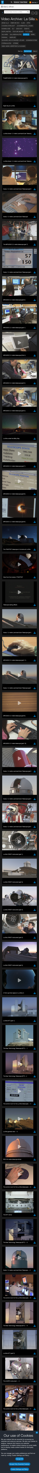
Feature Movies (18, 31)
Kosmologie (6, 28)
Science (16, 2)
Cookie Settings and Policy (19, 1469)
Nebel (33, 34)
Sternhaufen (6, 43)
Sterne (15, 43)
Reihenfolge (27, 51)
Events (26, 28)
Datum (35, 51)
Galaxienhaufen (15, 34)
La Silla (26, 34)
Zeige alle (5, 23)
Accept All (19, 1459)
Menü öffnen (8, 7)
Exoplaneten (6, 31)
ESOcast (19, 28)
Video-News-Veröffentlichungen (13, 46)
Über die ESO (15, 23)
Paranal (5, 37)
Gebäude (13, 37)
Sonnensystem (31, 40)
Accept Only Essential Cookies (19, 1464)
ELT (13, 28)
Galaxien (5, 34)
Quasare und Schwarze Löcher (13, 40)
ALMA (23, 23)
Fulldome (28, 31)
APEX (28, 23)
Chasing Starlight (8, 26)
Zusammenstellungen (25, 26)
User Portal (23, 2)
